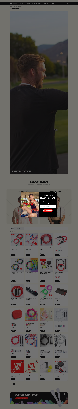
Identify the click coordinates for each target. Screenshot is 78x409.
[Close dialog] (55, 192)
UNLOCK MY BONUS (47, 210)
